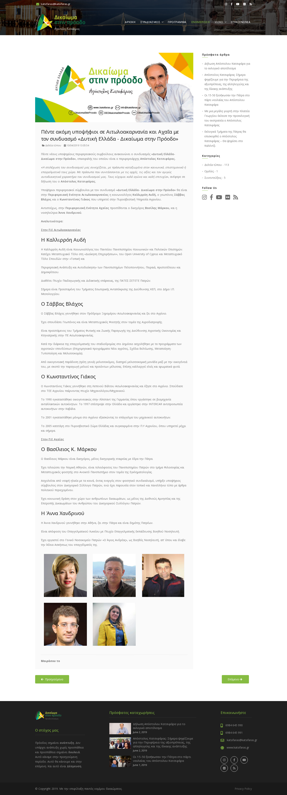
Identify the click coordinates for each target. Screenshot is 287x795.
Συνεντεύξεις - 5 (215, 178)
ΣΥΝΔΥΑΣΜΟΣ (150, 22)
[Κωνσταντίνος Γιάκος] (163, 575)
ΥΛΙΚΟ (219, 22)
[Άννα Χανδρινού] (114, 624)
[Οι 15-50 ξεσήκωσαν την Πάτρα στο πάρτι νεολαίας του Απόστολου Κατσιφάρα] (120, 761)
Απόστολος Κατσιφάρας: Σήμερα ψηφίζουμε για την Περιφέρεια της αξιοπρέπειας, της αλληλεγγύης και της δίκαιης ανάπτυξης (163, 742)
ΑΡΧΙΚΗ (130, 22)
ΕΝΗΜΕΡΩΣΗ (200, 22)
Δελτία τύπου (53, 145)
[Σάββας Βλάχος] (114, 575)
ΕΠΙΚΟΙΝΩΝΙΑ (240, 22)
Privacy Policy (243, 789)
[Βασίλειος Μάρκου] (65, 624)
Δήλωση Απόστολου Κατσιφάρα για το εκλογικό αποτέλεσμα (159, 726)
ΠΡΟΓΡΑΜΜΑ (177, 22)
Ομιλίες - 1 (211, 171)
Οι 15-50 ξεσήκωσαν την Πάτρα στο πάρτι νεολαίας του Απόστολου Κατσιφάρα (227, 99)
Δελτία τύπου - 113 (216, 165)
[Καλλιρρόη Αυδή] (65, 575)
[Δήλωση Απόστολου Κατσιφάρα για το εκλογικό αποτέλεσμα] (120, 728)
